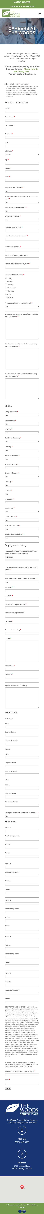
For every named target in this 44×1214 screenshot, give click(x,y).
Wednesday (11, 288)
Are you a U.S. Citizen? (14, 187)
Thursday (10, 291)
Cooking (8, 447)
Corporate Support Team (22, 6)
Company (9, 587)
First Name (10, 117)
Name (7, 723)
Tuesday (10, 285)
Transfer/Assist (11, 464)
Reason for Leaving (13, 630)
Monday (10, 281)
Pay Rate (9, 674)
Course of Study (11, 740)
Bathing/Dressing (12, 455)
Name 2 (8, 864)
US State (9, 151)
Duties (8, 638)
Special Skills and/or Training (16, 685)
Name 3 (8, 900)
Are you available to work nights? (18, 303)
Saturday (10, 297)
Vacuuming (10, 508)
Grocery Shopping (12, 525)
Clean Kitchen (11, 517)
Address (8, 134)
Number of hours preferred (16, 255)
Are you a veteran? (13, 216)
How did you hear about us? (16, 236)
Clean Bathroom (12, 473)
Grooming (9, 499)
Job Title (9, 596)
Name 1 (8, 827)
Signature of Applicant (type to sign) (20, 1071)
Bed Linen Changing (13, 438)
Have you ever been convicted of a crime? (21, 813)
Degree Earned (10, 732)
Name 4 (8, 936)
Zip (7, 160)
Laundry (8, 482)
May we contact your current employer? (21, 578)
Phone (8, 168)
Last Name (9, 125)
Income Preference (13, 247)
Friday (9, 294)
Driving (8, 490)
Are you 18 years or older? (16, 207)
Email (7, 177)
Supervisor (10, 666)
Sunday (9, 278)
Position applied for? (13, 227)
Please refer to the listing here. (26, 70)
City (7, 142)
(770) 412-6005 (23, 2)
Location (9, 621)
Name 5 (8, 973)
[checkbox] (5, 277)
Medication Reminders (14, 534)
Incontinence (10, 420)
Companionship (11, 412)
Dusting (8, 429)
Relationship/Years (12, 836)
